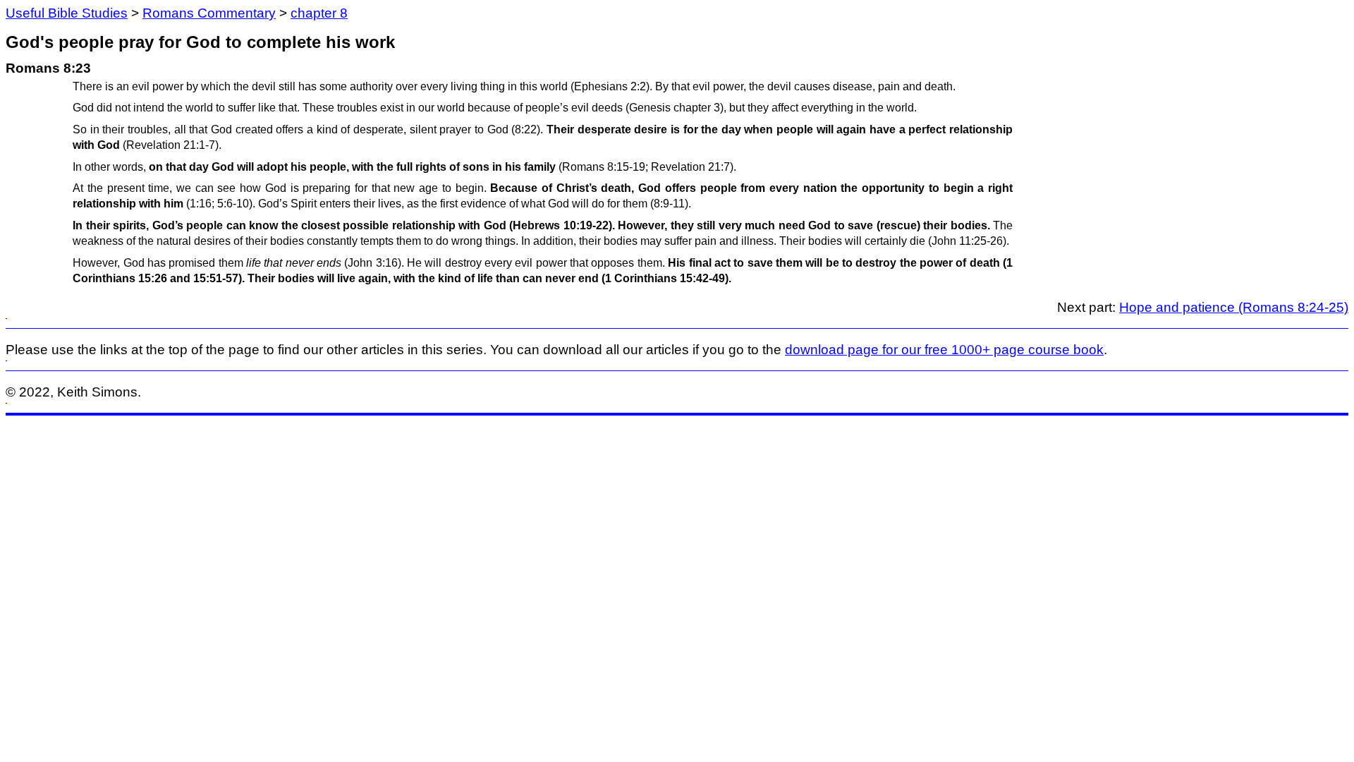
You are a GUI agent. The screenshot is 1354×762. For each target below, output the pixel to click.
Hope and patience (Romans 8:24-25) (1233, 307)
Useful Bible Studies (67, 13)
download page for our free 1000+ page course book (944, 349)
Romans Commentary (209, 13)
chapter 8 (319, 13)
